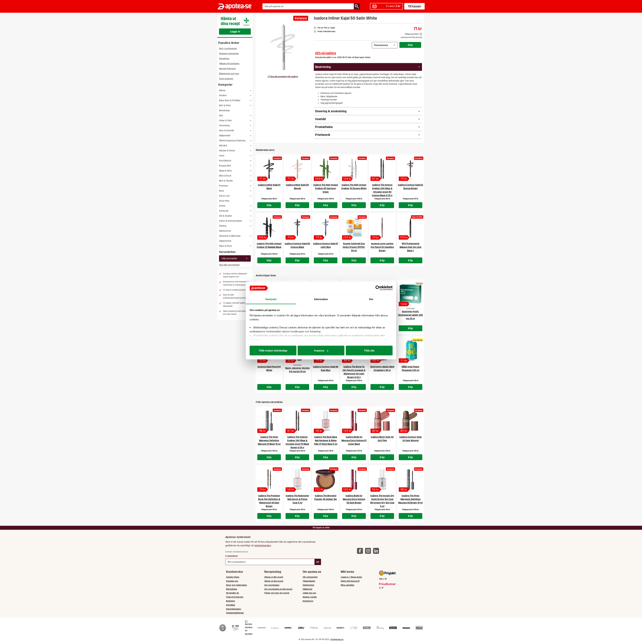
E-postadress (231, 556)
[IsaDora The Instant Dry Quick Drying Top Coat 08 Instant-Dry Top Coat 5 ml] (382, 479)
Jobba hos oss (309, 593)
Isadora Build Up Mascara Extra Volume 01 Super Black (353, 440)
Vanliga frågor (232, 577)
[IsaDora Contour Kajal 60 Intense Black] (297, 227)
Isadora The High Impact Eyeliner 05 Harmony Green (325, 188)
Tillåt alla (369, 350)
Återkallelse (231, 589)
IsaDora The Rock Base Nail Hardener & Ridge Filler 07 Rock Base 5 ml (325, 440)
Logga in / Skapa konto (351, 577)
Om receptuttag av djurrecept (278, 589)
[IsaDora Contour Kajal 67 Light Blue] (325, 227)
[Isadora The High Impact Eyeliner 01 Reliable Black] (269, 227)
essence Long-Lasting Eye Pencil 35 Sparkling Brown (382, 247)
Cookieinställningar (235, 613)
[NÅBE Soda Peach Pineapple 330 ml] (410, 350)
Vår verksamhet (310, 577)
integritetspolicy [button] (262, 545)
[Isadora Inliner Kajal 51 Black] (269, 168)
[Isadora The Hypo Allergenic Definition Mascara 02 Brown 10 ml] (410, 479)
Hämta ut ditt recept (273, 577)
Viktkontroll (225, 231)
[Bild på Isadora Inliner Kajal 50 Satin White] (283, 46)
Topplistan (224, 58)
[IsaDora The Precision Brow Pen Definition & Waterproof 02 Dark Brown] (269, 479)
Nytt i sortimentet (228, 48)
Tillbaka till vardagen (229, 63)
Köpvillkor (230, 605)
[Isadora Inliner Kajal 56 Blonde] (297, 168)
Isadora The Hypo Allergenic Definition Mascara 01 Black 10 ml (269, 440)
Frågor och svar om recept (276, 593)
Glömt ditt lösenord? (350, 581)
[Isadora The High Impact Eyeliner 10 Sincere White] (353, 168)
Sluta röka (224, 200)
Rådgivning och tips (229, 73)
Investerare (308, 601)
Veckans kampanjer (229, 53)
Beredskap (224, 110)
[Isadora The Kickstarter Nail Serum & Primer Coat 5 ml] (297, 479)
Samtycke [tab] (271, 299)
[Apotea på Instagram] (369, 550)
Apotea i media (310, 597)
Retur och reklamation (236, 585)
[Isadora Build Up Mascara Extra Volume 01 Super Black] (353, 420)
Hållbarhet (307, 589)
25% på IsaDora (325, 53)
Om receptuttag (271, 585)
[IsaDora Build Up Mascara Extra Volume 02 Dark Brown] (353, 479)
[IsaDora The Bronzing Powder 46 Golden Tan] (325, 479)
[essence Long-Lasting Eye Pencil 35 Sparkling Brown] (382, 227)
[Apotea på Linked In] (377, 550)
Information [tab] (321, 299)
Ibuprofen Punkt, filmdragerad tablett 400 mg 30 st (410, 315)
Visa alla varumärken (229, 264)
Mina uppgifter (347, 585)
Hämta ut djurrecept (273, 581)
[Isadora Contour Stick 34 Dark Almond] (410, 420)
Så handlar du (232, 593)
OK (317, 562)
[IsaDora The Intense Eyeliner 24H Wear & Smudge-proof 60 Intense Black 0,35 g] (382, 168)
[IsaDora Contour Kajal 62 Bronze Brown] (410, 168)
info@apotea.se (336, 639)
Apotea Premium (227, 68)
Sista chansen (226, 78)
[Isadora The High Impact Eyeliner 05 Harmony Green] (325, 168)
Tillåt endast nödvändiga (273, 350)
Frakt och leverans (234, 597)
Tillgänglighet (309, 581)
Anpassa (319, 350)
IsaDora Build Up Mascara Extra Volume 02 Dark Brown (354, 499)
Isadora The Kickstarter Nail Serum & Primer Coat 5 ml (297, 499)
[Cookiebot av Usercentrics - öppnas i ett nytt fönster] (378, 288)
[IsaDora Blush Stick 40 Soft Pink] (382, 420)
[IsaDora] (283, 76)
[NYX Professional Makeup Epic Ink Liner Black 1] (410, 227)
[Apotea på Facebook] (361, 550)
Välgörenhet (225, 241)
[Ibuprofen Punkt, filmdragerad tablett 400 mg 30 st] (410, 293)
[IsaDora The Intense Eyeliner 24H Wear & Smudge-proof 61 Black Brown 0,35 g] (297, 420)
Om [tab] (371, 299)
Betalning (230, 601)
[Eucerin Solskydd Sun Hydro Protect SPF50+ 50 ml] (353, 227)
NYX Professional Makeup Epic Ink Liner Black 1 (410, 247)
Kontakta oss (232, 581)
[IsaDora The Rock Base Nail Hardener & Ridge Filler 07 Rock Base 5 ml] (325, 420)
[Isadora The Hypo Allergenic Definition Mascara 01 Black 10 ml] (269, 420)
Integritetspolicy (233, 609)
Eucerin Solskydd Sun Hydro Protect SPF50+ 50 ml (354, 247)
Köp (410, 45)
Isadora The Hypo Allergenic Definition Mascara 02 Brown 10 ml (410, 499)
